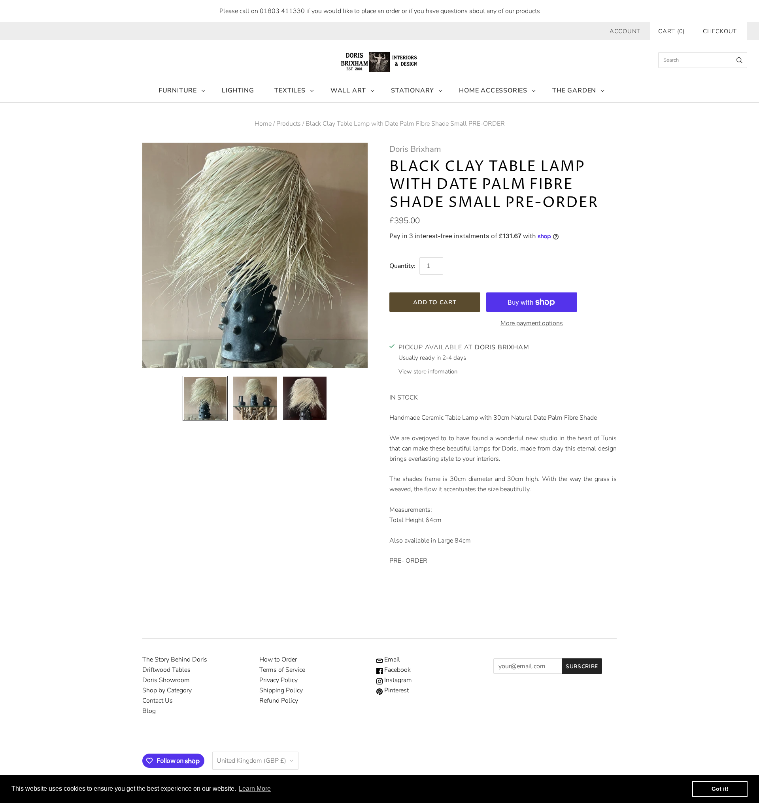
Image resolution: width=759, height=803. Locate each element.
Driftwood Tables (166, 669)
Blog (149, 711)
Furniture (178, 90)
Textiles (289, 90)
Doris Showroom (166, 680)
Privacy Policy (278, 680)
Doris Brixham (415, 149)
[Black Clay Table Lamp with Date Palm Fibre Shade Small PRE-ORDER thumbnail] (205, 398)
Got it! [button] (720, 789)
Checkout (720, 31)
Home (263, 123)
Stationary (412, 90)
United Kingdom (251, 760)
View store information (427, 371)
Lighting (238, 90)
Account (625, 31)
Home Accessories (493, 90)
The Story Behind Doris (174, 659)
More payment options (531, 323)
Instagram (397, 680)
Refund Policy (278, 700)
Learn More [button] (255, 788)
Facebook (397, 669)
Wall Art (348, 90)
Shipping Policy (281, 690)
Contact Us (157, 700)
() (671, 31)
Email (391, 659)
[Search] (739, 60)
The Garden (574, 90)
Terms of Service (282, 669)
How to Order (278, 659)
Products (288, 123)
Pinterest (396, 690)
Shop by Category (167, 690)
